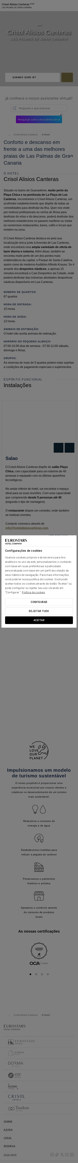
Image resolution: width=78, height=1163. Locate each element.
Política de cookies (33, 592)
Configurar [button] (39, 602)
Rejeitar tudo (39, 611)
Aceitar (39, 620)
